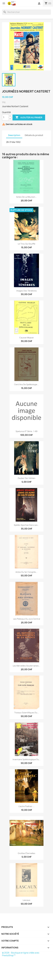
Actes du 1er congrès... (26, 572)
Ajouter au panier (28, 117)
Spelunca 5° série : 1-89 (26, 431)
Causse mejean (26, 337)
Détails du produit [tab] (34, 135)
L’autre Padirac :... (26, 806)
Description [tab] (14, 135)
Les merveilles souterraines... (26, 665)
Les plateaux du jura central (26, 619)
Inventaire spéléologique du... (26, 759)
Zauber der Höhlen (26, 478)
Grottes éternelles (26, 853)
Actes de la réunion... (26, 197)
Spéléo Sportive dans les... (26, 525)
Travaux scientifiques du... (26, 712)
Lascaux (26, 900)
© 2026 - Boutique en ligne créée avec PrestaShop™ (20, 954)
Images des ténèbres (26, 290)
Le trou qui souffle (26, 243)
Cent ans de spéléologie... (26, 384)
